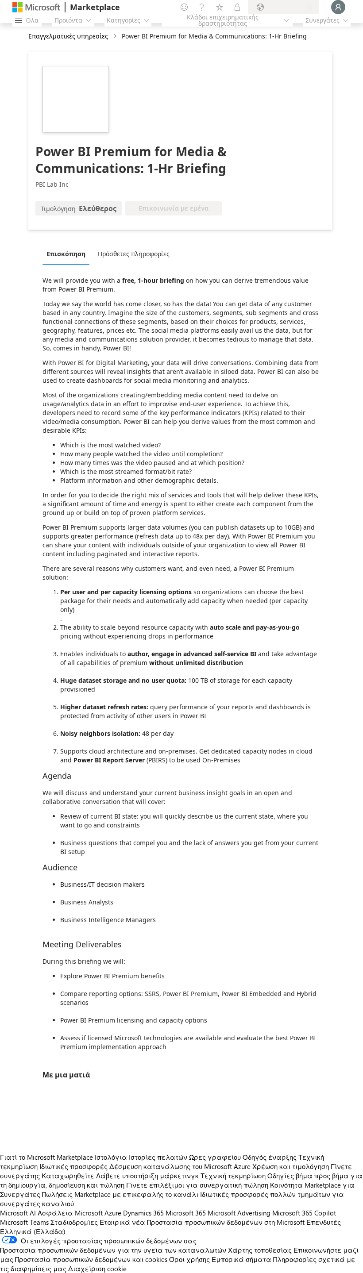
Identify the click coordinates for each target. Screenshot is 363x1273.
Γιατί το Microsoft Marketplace (46, 1157)
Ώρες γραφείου (215, 1157)
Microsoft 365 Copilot (304, 1212)
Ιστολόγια (111, 1157)
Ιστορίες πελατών (158, 1157)
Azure (112, 1212)
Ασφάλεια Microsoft (70, 1212)
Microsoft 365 (186, 1212)
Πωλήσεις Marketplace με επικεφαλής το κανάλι (120, 1194)
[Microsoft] (36, 7)
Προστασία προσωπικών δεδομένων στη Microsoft (226, 1222)
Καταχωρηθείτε (68, 1175)
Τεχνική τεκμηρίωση (233, 1175)
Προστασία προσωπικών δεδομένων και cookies (91, 1259)
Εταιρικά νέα (122, 1222)
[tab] (68, 253)
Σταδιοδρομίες (74, 1222)
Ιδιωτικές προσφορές (73, 1166)
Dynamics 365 (143, 1212)
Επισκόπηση (65, 254)
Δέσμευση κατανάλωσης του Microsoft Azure (180, 1166)
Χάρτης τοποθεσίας (260, 1250)
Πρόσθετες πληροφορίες (134, 254)
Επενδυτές (323, 1222)
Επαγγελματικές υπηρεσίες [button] (68, 36)
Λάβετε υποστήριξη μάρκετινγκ (147, 1175)
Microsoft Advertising (239, 1212)
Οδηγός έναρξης (270, 1157)
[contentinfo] (115, 36)
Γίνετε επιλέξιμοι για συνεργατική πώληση (197, 1185)
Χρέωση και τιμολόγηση (290, 1166)
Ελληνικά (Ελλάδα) (33, 1231)
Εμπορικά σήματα (241, 1259)
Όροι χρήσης (189, 1259)
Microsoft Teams (24, 1222)
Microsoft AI (18, 1212)
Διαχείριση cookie (97, 1268)
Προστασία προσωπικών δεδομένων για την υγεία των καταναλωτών (113, 1250)
